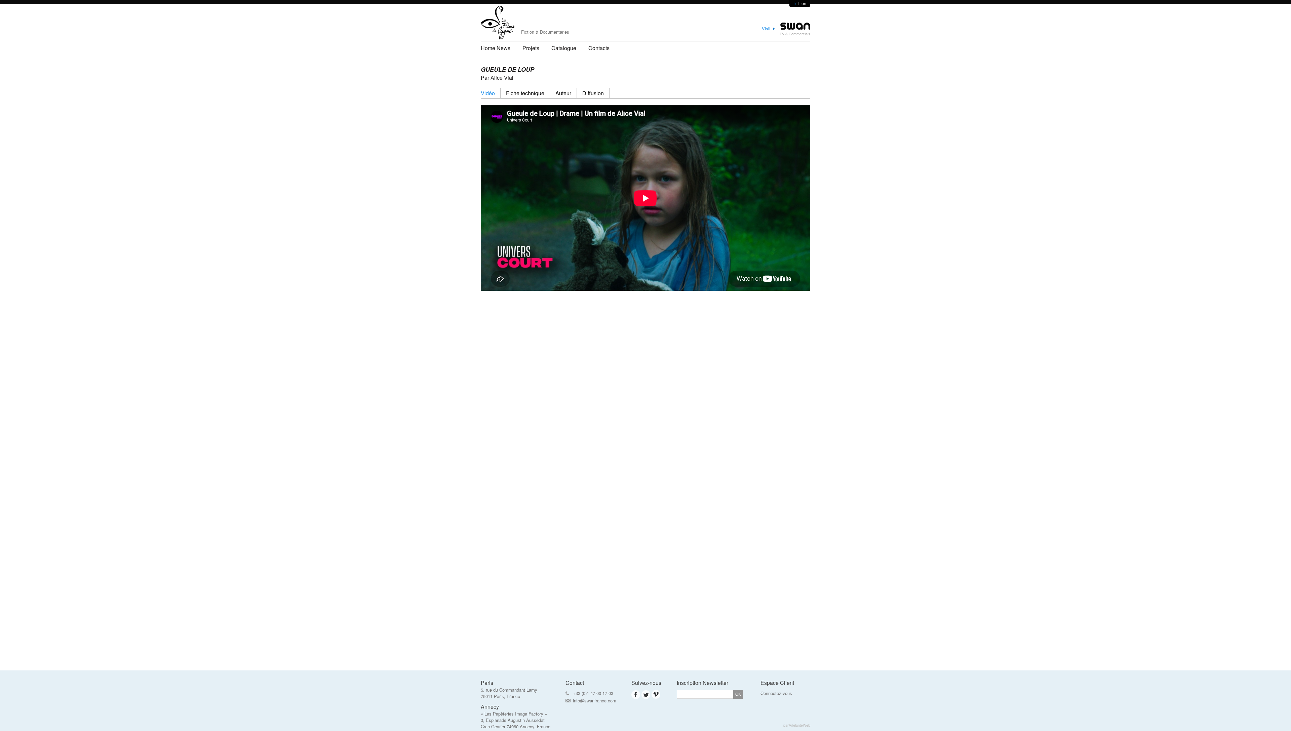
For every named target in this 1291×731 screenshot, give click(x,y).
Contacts (599, 48)
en (803, 3)
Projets (530, 48)
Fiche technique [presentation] (525, 93)
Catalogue (563, 48)
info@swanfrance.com (594, 700)
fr (794, 3)
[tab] (491, 93)
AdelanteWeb (799, 725)
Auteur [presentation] (563, 93)
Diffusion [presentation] (593, 93)
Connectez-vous (776, 693)
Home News (495, 48)
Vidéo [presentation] (488, 93)
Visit (766, 28)
